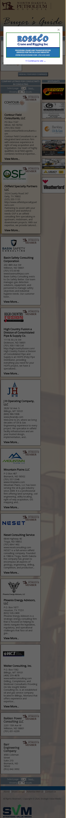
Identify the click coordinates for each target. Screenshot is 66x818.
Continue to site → (35, 60)
